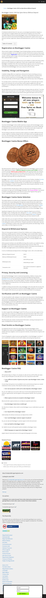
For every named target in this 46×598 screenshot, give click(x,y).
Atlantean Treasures (7, 548)
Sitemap (4, 492)
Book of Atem (5, 551)
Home (5, 8)
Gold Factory (5, 578)
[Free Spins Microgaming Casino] (2, 1)
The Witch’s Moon (6, 567)
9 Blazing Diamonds (7, 585)
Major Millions (5, 572)
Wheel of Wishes (6, 540)
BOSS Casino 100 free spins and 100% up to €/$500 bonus (16, 466)
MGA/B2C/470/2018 (7, 279)
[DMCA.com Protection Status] (6, 531)
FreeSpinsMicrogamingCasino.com (16, 479)
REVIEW (5, 463)
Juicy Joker (4, 542)
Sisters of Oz (5, 565)
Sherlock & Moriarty (7, 583)
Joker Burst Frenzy (6, 555)
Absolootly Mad (6, 537)
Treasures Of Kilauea (7, 559)
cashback (12, 181)
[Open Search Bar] (39, 1)
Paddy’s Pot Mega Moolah (8, 560)
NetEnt (41, 205)
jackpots (34, 214)
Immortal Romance (6, 544)
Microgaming (20, 205)
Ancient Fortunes (6, 553)
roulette (4, 223)
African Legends (6, 549)
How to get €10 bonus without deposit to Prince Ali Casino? (17, 464)
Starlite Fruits (5, 579)
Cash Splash (5, 576)
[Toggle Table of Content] (14, 44)
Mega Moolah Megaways (8, 557)
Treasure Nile (5, 574)
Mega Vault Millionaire (7, 538)
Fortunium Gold (6, 546)
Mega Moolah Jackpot (7, 535)
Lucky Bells (5, 570)
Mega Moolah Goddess (7, 568)
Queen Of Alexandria (7, 581)
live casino (29, 212)
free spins (41, 179)
